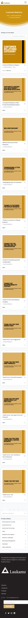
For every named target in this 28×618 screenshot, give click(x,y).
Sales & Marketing (16, 15)
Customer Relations (14, 17)
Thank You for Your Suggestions (11, 339)
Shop (8, 15)
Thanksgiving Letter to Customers (12, 182)
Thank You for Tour (8, 494)
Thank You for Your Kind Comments (12, 377)
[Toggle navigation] (25, 2)
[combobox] (19, 36)
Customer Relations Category (11, 65)
